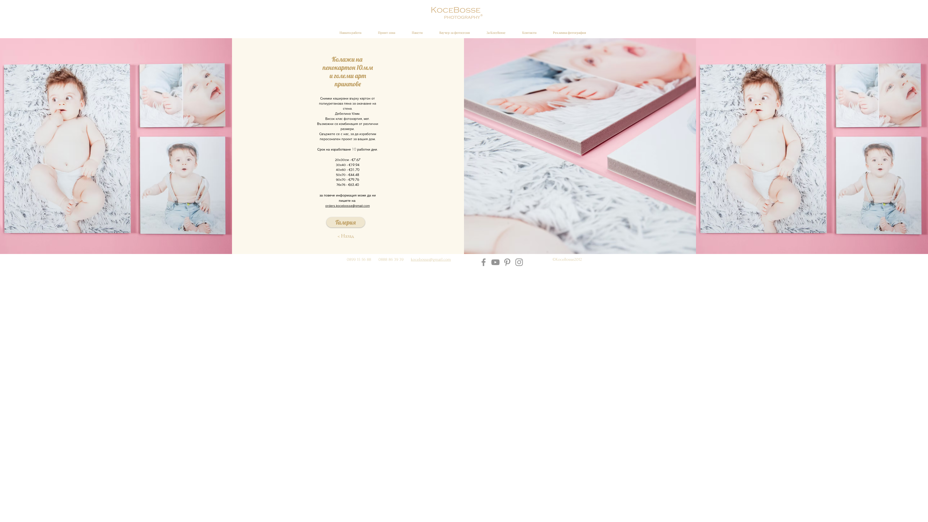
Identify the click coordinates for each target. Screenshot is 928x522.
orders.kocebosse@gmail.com (347, 206)
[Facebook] (483, 262)
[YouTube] (495, 262)
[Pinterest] (507, 262)
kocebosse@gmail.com (431, 259)
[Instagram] (519, 262)
